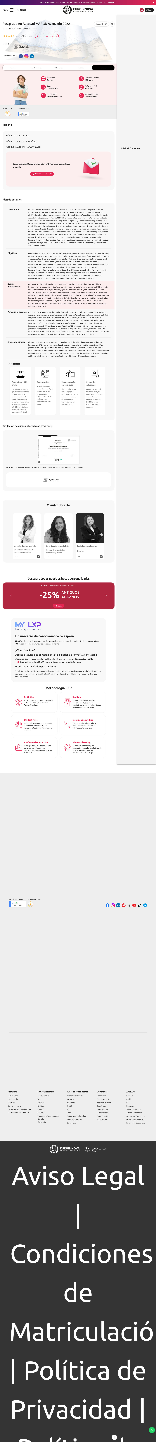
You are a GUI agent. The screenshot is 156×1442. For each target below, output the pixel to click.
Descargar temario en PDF (43, 730)
